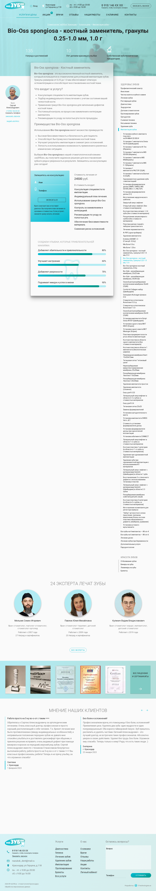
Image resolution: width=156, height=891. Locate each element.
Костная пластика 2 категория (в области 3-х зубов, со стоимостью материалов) (135, 502)
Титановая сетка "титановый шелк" (134, 361)
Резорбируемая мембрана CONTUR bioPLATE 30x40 (134, 496)
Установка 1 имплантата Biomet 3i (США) (136, 175)
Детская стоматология (130, 111)
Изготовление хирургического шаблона (135, 198)
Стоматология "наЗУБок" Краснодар (62, 24)
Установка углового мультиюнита (131, 526)
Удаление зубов (63, 860)
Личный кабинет (88, 872)
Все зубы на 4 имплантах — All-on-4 (135, 531)
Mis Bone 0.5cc (129, 244)
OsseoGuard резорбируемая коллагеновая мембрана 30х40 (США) (135, 284)
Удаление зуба (127, 126)
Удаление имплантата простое (135, 384)
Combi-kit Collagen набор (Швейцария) (133, 290)
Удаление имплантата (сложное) (132, 388)
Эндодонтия (126, 107)
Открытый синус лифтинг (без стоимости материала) (135, 207)
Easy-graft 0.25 (129, 393)
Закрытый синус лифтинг (133, 203)
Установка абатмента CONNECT (136, 436)
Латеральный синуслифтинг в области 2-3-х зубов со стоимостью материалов (135, 398)
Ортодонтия (125, 117)
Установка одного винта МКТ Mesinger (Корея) (135, 330)
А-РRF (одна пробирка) (132, 233)
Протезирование (63, 868)
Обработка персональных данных (17, 887)
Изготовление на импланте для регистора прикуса (135, 509)
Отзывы (73, 14)
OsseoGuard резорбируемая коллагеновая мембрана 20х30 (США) (135, 313)
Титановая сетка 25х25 (132, 406)
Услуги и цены (28, 14)
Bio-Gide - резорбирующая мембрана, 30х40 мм (133, 278)
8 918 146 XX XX (115, 6)
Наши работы (92, 14)
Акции (46, 14)
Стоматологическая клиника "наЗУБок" (15, 6)
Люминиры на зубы (128, 568)
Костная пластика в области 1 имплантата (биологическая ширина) (135, 349)
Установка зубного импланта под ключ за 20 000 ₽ (135, 136)
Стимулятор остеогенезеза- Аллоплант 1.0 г (134, 307)
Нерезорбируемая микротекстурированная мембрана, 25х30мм (133, 368)
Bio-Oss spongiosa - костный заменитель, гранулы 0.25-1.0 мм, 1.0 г (135, 260)
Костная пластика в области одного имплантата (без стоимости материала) (134, 342)
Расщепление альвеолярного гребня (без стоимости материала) (135, 219)
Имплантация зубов (101, 24)
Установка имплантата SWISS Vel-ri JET (135, 419)
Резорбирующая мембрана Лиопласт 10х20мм (134, 374)
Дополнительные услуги (130, 544)
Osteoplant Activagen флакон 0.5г (134, 296)
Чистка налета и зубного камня (133, 95)
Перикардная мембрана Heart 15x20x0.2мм (135, 356)
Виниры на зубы (127, 564)
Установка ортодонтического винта (135, 414)
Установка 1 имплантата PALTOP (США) (134, 169)
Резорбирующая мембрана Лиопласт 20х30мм (134, 380)
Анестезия (125, 92)
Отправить (141, 875)
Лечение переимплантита (133, 229)
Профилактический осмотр (131, 88)
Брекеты (124, 571)
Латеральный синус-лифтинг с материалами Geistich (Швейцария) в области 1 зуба (135, 472)
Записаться (52, 200)
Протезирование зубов (130, 114)
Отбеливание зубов (128, 561)
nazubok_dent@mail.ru (23, 861)
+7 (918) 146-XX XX (12, 112)
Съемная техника (128, 120)
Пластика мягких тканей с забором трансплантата (133, 225)
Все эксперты (78, 650)
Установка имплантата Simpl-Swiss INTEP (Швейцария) (135, 319)
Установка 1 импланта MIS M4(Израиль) (134, 159)
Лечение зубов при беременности (134, 541)
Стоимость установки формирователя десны (132, 425)
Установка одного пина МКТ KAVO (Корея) (134, 325)
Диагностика (126, 104)
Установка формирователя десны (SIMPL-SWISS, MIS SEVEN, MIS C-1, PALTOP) (134, 186)
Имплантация (62, 864)
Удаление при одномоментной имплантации (135, 456)
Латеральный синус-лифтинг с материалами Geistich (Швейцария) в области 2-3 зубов (135, 488)
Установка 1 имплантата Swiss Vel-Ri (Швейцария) (135, 143)
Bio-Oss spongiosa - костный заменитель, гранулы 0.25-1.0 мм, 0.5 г (135, 253)
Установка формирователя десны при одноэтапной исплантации (134, 431)
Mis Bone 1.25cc (129, 247)
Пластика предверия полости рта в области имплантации (135, 336)
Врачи (59, 14)
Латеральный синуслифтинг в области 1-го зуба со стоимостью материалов (135, 442)
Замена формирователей (133, 410)
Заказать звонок (141, 6)
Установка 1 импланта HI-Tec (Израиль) (134, 148)
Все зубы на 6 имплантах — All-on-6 (135, 535)
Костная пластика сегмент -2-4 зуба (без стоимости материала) (136, 212)
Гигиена (59, 852)
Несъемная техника (129, 123)
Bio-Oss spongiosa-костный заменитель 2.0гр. (134, 267)
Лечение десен (127, 538)
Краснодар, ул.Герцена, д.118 (27, 865)
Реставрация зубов (128, 101)
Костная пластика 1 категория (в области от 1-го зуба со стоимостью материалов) (135, 449)
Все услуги (60, 876)
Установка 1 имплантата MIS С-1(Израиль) (134, 164)
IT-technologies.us (144, 885)
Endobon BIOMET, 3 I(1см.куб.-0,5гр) (130, 240)
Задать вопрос (13, 121)
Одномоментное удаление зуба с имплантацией (136, 180)
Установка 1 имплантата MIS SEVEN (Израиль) (134, 153)
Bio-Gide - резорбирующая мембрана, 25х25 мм (133, 272)
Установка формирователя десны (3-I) (134, 193)
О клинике (112, 14)
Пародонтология (127, 547)
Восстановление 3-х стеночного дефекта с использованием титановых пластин (136, 479)
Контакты (130, 14)
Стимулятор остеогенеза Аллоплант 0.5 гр (133, 301)
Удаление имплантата (132, 236)
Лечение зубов (127, 98)
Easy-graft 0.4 (128, 403)
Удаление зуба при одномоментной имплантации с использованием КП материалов (136, 463)
